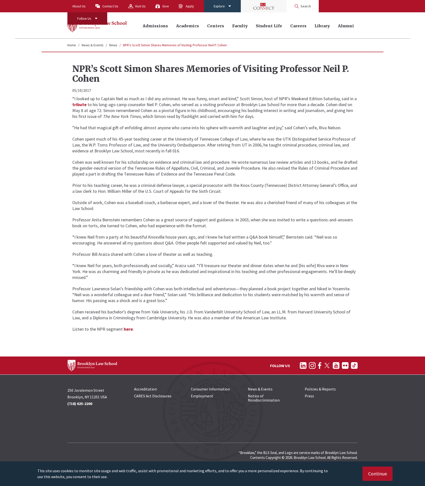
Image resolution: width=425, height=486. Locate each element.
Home (71, 45)
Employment (202, 395)
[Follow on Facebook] (319, 365)
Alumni (346, 25)
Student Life (269, 25)
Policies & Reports (320, 389)
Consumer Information (210, 389)
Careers (298, 25)
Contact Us (110, 6)
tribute (79, 104)
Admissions (155, 25)
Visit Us (140, 6)
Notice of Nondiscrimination (264, 398)
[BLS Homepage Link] (97, 25)
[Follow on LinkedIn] (303, 365)
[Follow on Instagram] (312, 365)
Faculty (240, 25)
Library (322, 25)
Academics (187, 25)
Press (309, 395)
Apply (190, 6)
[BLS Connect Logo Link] (264, 6)
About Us (79, 6)
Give (165, 6)
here (128, 329)
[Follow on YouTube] (336, 365)
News (113, 45)
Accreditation (145, 389)
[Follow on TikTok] (354, 365)
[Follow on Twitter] (327, 365)
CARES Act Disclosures (152, 395)
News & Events (93, 45)
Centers (215, 25)
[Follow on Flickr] (345, 365)
